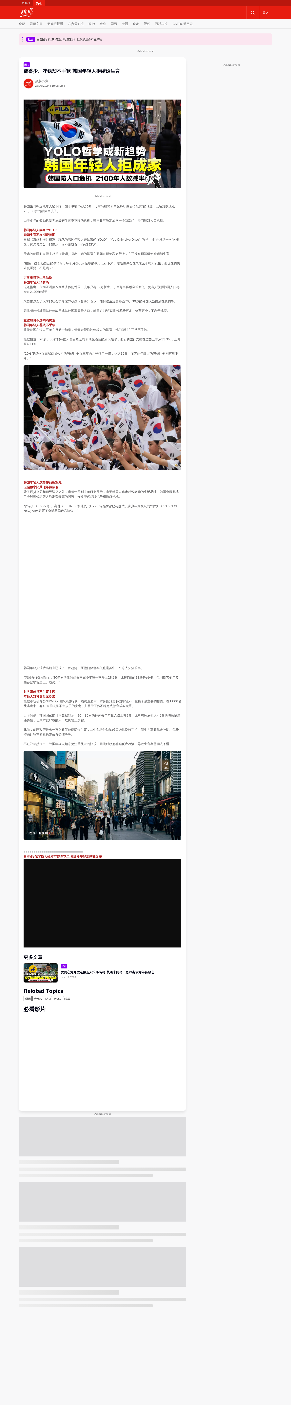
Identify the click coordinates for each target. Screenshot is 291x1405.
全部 (22, 24)
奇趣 (136, 24)
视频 (147, 24)
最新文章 (36, 24)
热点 (39, 3)
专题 (125, 24)
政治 (91, 24)
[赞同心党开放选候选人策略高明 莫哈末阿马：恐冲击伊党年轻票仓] (41, 973)
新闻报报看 (55, 24)
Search (252, 12)
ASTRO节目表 (182, 24)
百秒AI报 (161, 24)
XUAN (26, 3)
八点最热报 (76, 24)
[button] (22, 37)
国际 (114, 24)
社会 (103, 24)
